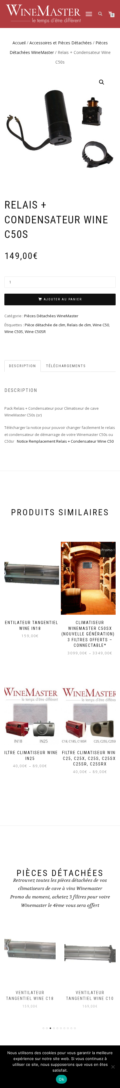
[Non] (113, 1067)
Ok (61, 1079)
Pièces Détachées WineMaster (51, 315)
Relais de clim (79, 324)
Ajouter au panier (63, 299)
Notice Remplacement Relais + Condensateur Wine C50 (65, 441)
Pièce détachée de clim (45, 324)
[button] (101, 82)
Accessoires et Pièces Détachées (60, 42)
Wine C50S (13, 331)
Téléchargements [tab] (66, 366)
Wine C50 (101, 324)
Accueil (19, 42)
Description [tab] (22, 366)
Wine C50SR (35, 331)
